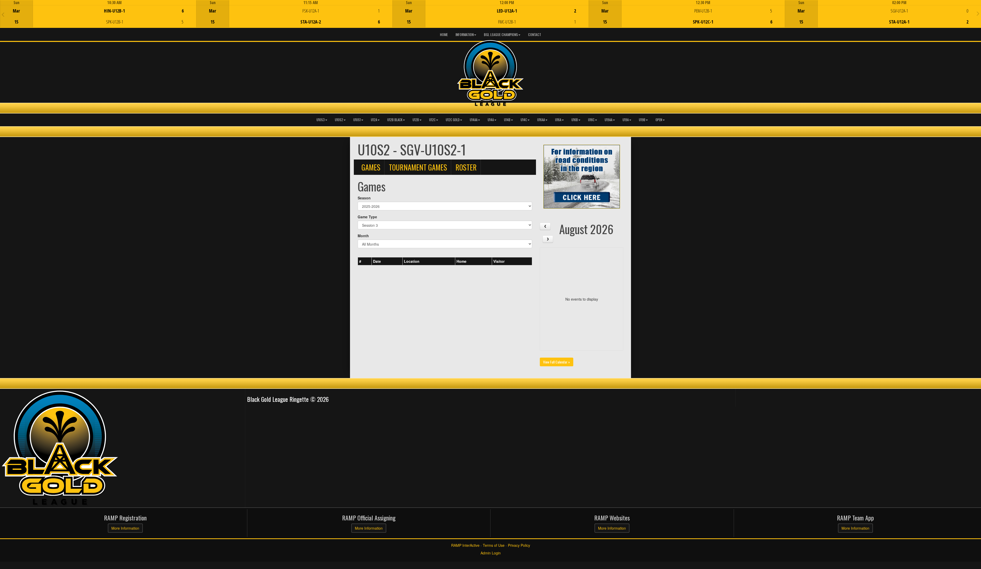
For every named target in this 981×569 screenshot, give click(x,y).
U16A (558, 119)
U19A (626, 119)
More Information (125, 528)
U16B (574, 119)
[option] (98, 13)
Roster (466, 167)
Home (444, 34)
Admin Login (491, 552)
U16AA (541, 119)
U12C (432, 119)
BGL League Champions (501, 34)
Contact (534, 34)
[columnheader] (365, 261)
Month (363, 235)
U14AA (473, 119)
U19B (642, 119)
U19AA (608, 119)
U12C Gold (453, 119)
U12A (374, 119)
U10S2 (339, 119)
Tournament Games (418, 167)
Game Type (367, 216)
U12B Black (394, 119)
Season (364, 197)
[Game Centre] (98, 17)
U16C (591, 119)
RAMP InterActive (465, 545)
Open (659, 119)
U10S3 (321, 119)
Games (370, 167)
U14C (524, 119)
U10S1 (357, 119)
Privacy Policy (519, 545)
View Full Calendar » (556, 362)
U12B (416, 119)
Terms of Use (494, 545)
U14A (491, 119)
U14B (507, 119)
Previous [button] (3, 14)
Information (465, 34)
